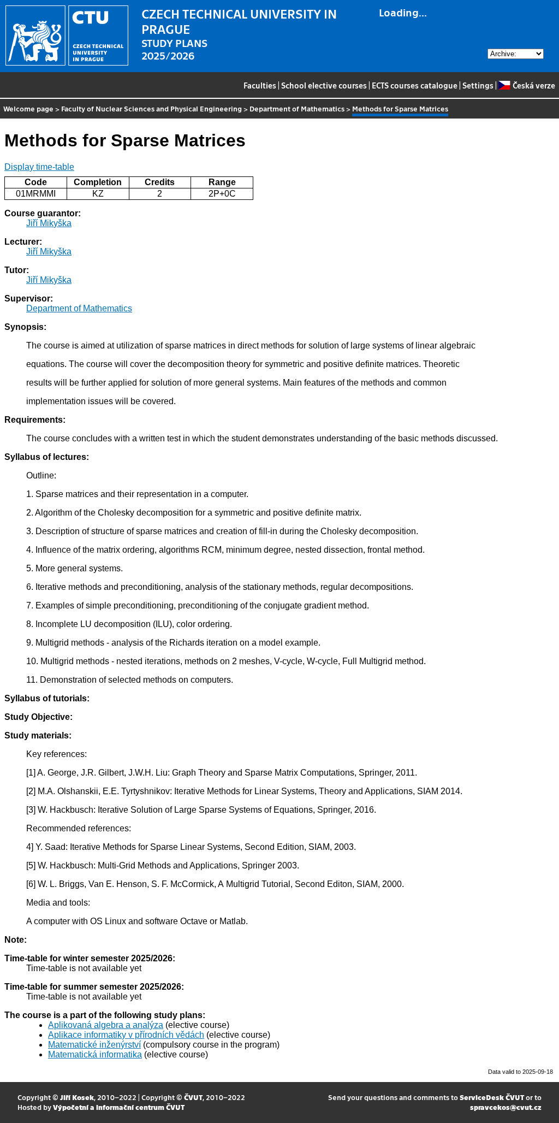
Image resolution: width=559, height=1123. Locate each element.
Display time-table (39, 167)
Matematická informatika (95, 1054)
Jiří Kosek (77, 1097)
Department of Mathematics (296, 108)
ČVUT (193, 1097)
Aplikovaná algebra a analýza (105, 1025)
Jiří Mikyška (49, 223)
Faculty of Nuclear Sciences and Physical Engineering (151, 108)
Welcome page (28, 108)
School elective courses (324, 85)
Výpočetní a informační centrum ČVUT (119, 1107)
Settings (477, 85)
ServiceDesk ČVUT (492, 1097)
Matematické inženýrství (94, 1044)
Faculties (259, 85)
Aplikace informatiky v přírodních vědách (126, 1034)
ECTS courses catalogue (414, 85)
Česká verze (534, 85)
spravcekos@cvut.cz (506, 1107)
